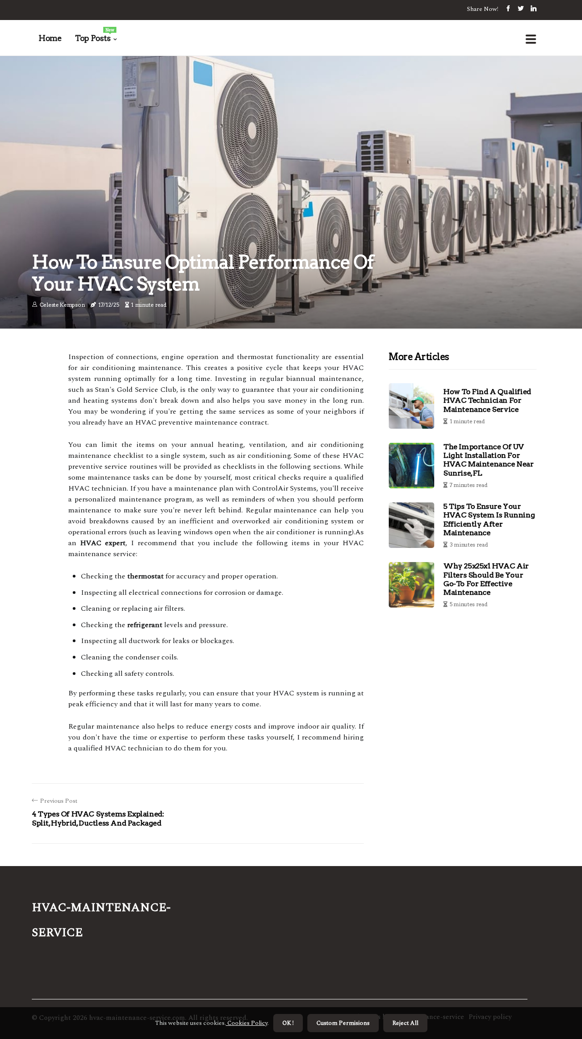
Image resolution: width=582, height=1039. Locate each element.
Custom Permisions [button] (343, 1023)
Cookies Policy (246, 1023)
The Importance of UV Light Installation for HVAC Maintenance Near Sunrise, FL (488, 459)
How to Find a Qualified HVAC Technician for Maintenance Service (487, 400)
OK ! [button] (288, 1023)
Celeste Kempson (62, 304)
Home (50, 38)
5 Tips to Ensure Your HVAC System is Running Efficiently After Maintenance (489, 519)
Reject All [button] (405, 1023)
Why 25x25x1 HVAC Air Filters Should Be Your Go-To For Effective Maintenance (486, 579)
